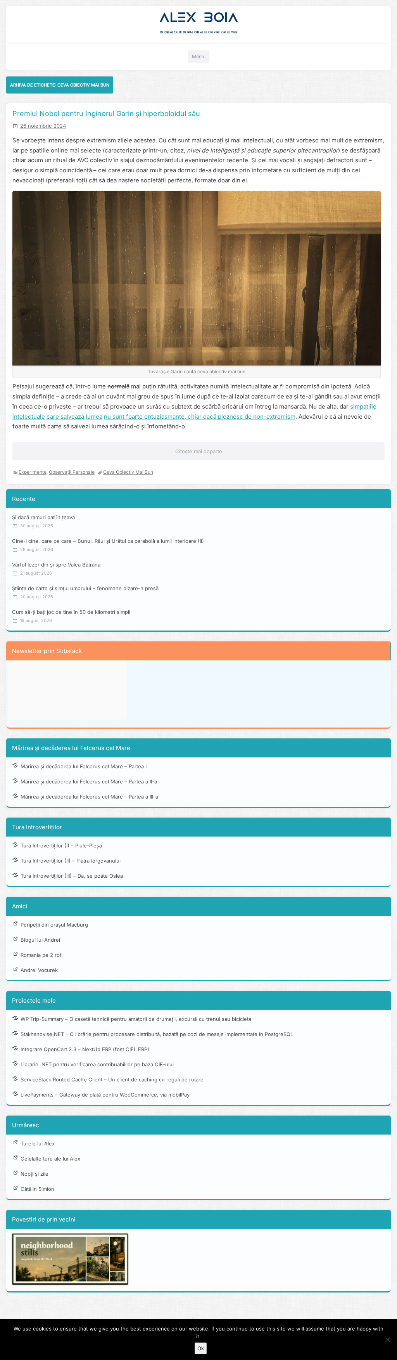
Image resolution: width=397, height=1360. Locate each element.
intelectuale (28, 416)
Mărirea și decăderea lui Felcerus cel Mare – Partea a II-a (89, 781)
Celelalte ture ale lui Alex (50, 1159)
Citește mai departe (198, 451)
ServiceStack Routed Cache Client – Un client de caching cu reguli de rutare (112, 1079)
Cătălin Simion (37, 1189)
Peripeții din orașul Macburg (54, 925)
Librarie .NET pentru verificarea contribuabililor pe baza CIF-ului (97, 1064)
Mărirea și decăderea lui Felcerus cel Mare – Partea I (84, 766)
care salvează (65, 416)
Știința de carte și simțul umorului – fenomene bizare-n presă (85, 588)
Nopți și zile (34, 1174)
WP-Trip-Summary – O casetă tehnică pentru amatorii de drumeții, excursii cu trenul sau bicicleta (136, 1019)
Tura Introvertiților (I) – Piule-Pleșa (61, 845)
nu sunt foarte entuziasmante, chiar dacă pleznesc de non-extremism (199, 416)
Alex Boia (198, 17)
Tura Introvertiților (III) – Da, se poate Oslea (72, 876)
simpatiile (363, 406)
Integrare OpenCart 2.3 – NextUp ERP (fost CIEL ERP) (85, 1049)
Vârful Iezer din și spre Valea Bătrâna (56, 564)
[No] (387, 1339)
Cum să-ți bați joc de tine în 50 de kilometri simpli (71, 612)
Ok (200, 1348)
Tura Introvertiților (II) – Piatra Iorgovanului (71, 861)
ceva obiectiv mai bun (128, 472)
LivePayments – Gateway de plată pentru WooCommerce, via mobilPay (105, 1094)
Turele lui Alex (38, 1143)
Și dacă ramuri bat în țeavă (43, 517)
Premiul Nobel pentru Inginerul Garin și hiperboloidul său (106, 113)
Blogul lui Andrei (40, 940)
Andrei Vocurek (39, 970)
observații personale (72, 472)
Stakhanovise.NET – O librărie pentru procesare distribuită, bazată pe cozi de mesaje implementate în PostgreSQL (157, 1034)
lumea (94, 416)
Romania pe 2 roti (41, 955)
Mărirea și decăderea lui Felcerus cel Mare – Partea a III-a (89, 796)
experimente (33, 472)
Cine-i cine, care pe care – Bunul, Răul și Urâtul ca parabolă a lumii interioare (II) (108, 541)
